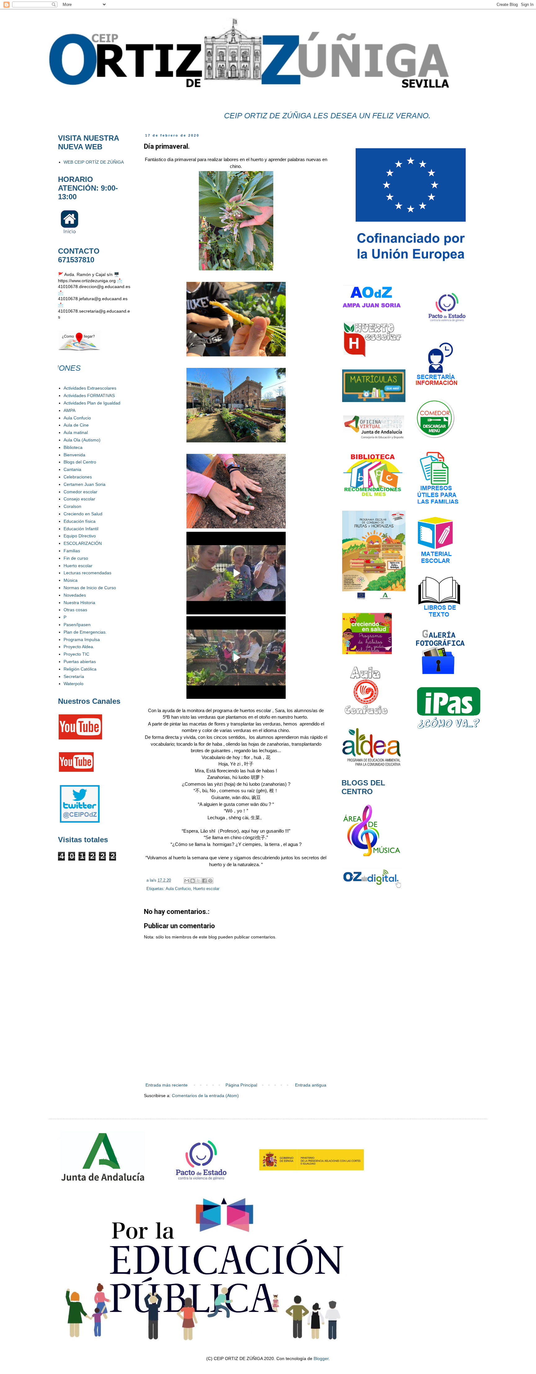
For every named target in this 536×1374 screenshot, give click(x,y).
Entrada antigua (310, 1084)
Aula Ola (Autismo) (82, 439)
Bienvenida (74, 454)
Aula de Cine (76, 425)
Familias (72, 550)
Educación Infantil (81, 528)
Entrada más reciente (166, 1084)
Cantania (72, 469)
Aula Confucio (178, 889)
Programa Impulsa (82, 639)
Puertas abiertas (80, 661)
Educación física (80, 521)
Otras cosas (75, 609)
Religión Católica (80, 669)
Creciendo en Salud (83, 513)
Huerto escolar (206, 889)
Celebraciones (78, 476)
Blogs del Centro (80, 461)
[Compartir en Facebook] (204, 881)
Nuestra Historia (79, 602)
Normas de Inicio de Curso (90, 587)
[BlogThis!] (193, 881)
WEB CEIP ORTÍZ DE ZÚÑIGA (94, 162)
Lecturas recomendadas (87, 572)
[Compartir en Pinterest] (210, 881)
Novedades (75, 595)
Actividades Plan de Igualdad (92, 402)
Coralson (72, 506)
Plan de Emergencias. (85, 632)
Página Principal (241, 1084)
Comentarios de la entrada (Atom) (205, 1095)
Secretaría (74, 676)
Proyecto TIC (76, 654)
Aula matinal (76, 432)
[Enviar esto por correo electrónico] (187, 881)
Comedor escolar (80, 491)
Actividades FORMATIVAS (89, 395)
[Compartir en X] (198, 881)
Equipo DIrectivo (80, 535)
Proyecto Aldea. (79, 646)
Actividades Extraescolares (90, 388)
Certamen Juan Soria (84, 484)
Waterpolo (73, 683)
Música (71, 580)
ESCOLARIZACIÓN (83, 543)
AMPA (69, 410)
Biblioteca (73, 447)
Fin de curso (76, 558)
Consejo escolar (79, 498)
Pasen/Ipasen (77, 624)
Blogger (321, 1358)
